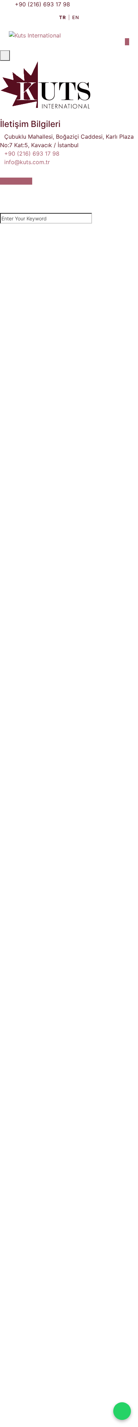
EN (75, 17)
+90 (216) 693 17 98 (42, 4)
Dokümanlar (16, 181)
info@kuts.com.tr (27, 162)
